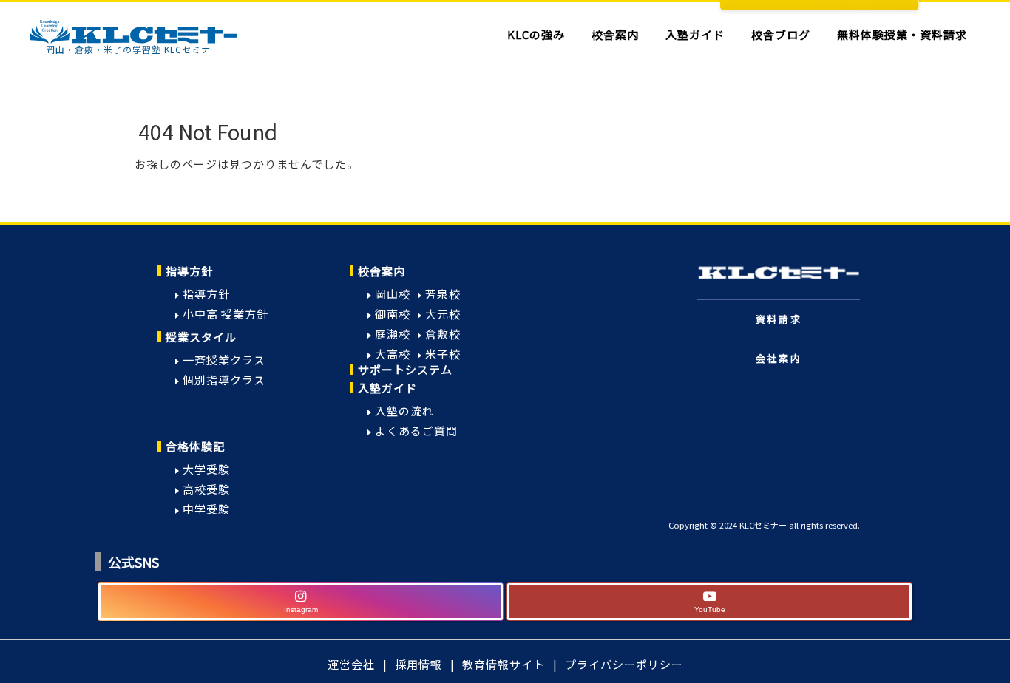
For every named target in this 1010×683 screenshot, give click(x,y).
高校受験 (206, 489)
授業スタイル (201, 336)
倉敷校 (443, 334)
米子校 (443, 353)
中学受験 (206, 509)
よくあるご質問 (416, 430)
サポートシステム (405, 369)
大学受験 (206, 469)
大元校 (443, 314)
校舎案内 (381, 270)
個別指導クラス (224, 379)
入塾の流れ (404, 410)
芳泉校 (443, 294)
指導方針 (189, 270)
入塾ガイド (387, 387)
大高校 (392, 353)
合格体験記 (195, 446)
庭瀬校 (392, 334)
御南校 (392, 314)
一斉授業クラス (224, 359)
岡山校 (392, 294)
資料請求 (778, 319)
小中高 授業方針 (225, 314)
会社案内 (778, 358)
